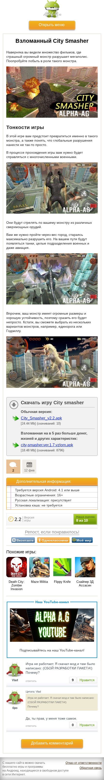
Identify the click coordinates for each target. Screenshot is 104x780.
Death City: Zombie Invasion (16, 585)
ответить (31, 680)
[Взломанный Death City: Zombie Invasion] (16, 567)
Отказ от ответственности (84, 763)
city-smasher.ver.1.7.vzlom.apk (47, 445)
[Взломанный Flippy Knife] (62, 567)
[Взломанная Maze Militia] (39, 567)
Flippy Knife (62, 582)
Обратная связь (91, 768)
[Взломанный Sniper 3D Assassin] (85, 567)
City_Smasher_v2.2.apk (41, 418)
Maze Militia (39, 582)
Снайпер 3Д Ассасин (85, 583)
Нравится (87, 680)
